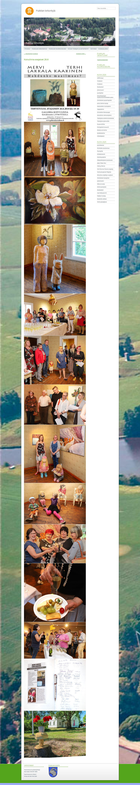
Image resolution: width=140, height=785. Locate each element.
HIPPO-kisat (100, 78)
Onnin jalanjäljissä (102, 202)
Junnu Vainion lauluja (102, 103)
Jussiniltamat (100, 145)
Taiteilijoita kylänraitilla (103, 121)
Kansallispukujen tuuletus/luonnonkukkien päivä (105, 96)
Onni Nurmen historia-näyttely (105, 169)
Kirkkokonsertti (101, 154)
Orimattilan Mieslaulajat (103, 112)
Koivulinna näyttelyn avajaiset (105, 175)
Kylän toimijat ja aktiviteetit (78, 49)
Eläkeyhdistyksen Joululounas (105, 160)
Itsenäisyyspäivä (101, 157)
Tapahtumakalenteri (102, 60)
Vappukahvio (100, 109)
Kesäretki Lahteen (102, 199)
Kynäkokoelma (101, 133)
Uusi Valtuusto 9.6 (102, 193)
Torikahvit (99, 81)
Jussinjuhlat (100, 93)
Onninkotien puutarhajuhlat (104, 100)
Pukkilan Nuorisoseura (57, 49)
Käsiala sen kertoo (102, 130)
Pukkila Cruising (101, 196)
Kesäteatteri (100, 87)
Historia (93, 49)
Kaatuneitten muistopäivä (104, 106)
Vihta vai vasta (101, 184)
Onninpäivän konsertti (103, 127)
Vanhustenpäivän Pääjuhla (104, 172)
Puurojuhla (100, 151)
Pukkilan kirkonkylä (45, 10)
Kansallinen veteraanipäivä (104, 115)
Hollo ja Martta (101, 166)
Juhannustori (100, 90)
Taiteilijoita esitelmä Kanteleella (105, 118)
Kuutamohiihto (101, 124)
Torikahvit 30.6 (81, 53)
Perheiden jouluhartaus (103, 148)
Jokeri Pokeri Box (101, 163)
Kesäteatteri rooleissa (31, 53)
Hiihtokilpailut (100, 136)
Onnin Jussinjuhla (101, 187)
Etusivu (27, 49)
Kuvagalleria (103, 49)
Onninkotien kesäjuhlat (103, 178)
